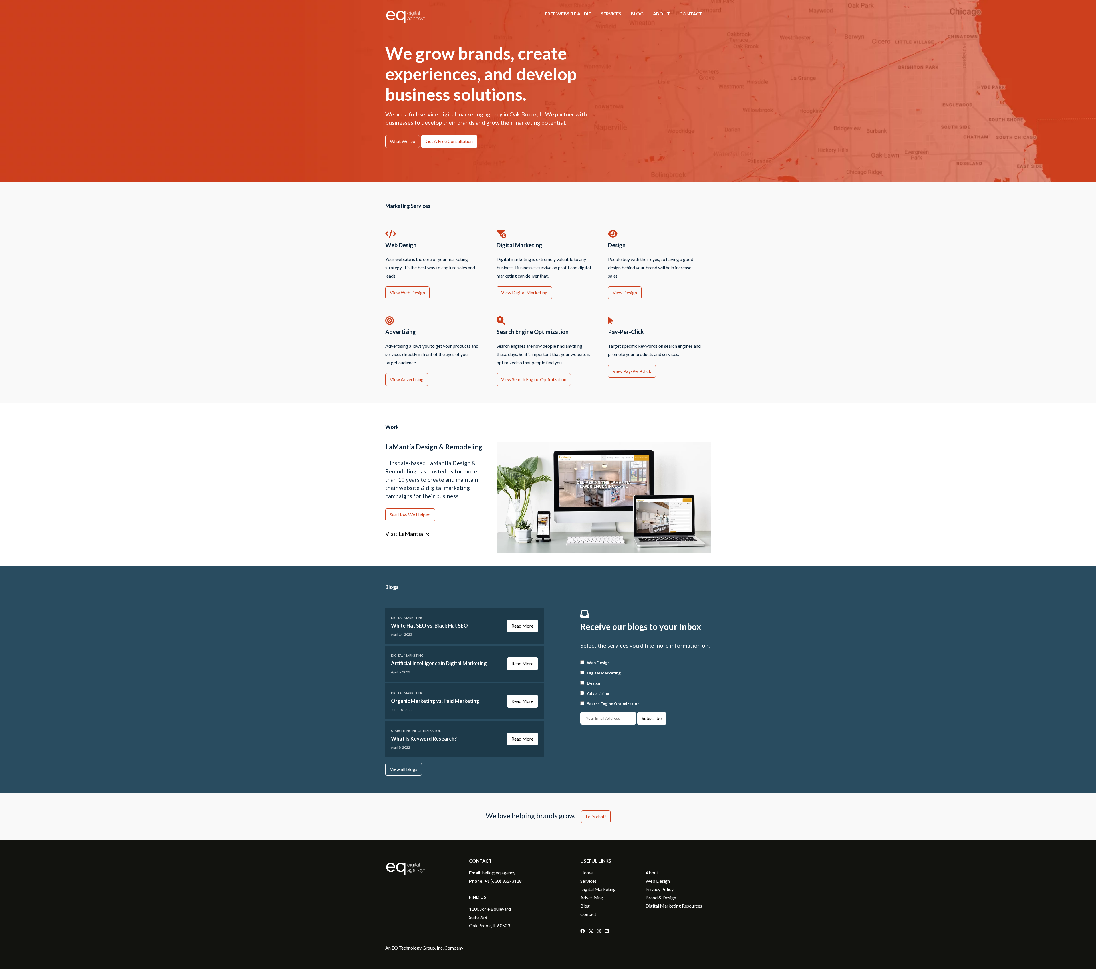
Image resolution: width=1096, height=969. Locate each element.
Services (611, 13)
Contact (690, 13)
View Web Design (407, 292)
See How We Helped (410, 514)
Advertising (598, 693)
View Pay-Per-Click (632, 371)
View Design (625, 292)
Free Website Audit (568, 13)
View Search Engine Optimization (533, 379)
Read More (522, 625)
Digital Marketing (407, 618)
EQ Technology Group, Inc (417, 947)
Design (593, 683)
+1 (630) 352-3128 (503, 881)
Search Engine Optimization (416, 731)
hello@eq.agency (498, 872)
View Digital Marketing (524, 292)
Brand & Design (661, 897)
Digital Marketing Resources (674, 905)
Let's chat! (596, 816)
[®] (405, 26)
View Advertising (407, 379)
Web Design (598, 662)
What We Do (402, 141)
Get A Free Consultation (449, 141)
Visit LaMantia (404, 533)
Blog (637, 13)
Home (586, 872)
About (661, 13)
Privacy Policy (660, 889)
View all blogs (403, 769)
